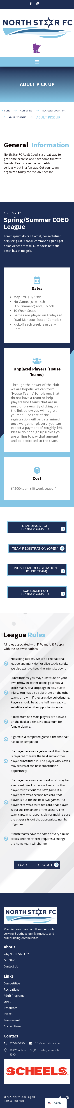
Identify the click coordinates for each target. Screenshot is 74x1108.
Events (8, 1014)
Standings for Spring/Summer (35, 527)
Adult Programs (14, 996)
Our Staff (9, 960)
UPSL (7, 1002)
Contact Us (11, 966)
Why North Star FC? (16, 954)
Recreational (12, 989)
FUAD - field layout (35, 865)
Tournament (12, 1020)
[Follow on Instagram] (38, 4)
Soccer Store (12, 1026)
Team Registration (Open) (35, 548)
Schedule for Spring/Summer (35, 592)
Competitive (12, 983)
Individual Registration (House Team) (35, 569)
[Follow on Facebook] (31, 4)
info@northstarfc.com (48, 1043)
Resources (10, 1008)
